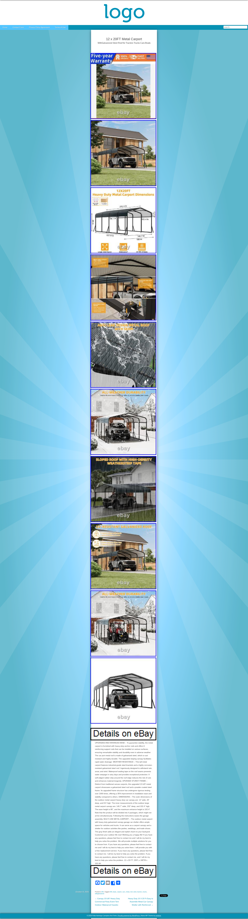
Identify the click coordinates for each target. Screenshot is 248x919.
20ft (102, 892)
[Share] (113, 883)
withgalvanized (99, 893)
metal (127, 892)
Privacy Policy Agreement (39, 27)
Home (5, 27)
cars (123, 892)
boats (114, 892)
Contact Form (18, 27)
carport (119, 892)
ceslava (158, 916)
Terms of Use (60, 27)
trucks (145, 892)
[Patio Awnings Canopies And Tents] (124, 12)
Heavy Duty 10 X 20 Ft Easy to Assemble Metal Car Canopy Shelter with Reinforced (140, 902)
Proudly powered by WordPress (129, 916)
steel (134, 892)
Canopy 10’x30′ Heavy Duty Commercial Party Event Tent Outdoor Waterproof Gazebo (107, 902)
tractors (139, 892)
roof (131, 892)
